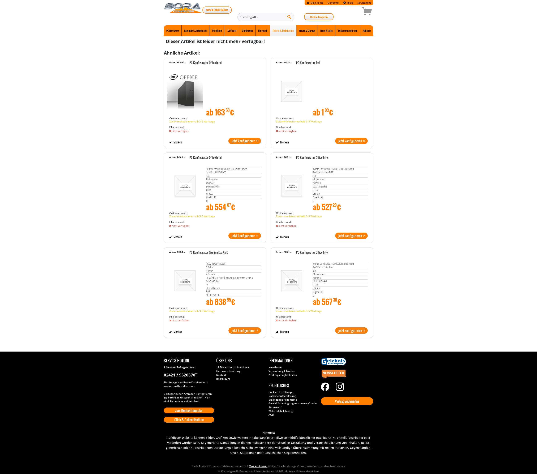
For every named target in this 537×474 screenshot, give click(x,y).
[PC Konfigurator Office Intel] (185, 89)
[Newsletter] (346, 374)
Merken (177, 142)
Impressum (223, 378)
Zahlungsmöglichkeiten (282, 375)
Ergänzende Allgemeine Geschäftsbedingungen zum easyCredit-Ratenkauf (292, 403)
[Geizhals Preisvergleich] (346, 361)
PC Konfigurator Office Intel (205, 63)
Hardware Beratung (228, 371)
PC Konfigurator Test (308, 63)
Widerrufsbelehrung (280, 411)
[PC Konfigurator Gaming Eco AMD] (185, 279)
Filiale (349, 2)
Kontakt (221, 375)
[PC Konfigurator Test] (292, 89)
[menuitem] (315, 2)
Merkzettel (333, 2)
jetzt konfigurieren (243, 140)
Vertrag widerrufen (347, 401)
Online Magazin (319, 16)
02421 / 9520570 (180, 375)
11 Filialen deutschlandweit (232, 367)
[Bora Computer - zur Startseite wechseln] (183, 11)
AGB (271, 415)
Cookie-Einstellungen (281, 392)
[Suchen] (289, 17)
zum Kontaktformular (189, 410)
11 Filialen (196, 397)
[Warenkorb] (352, 12)
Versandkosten (258, 466)
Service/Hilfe (364, 2)
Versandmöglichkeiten (282, 371)
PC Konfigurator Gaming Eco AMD (208, 252)
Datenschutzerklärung (282, 396)
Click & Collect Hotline (217, 10)
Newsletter (275, 367)
